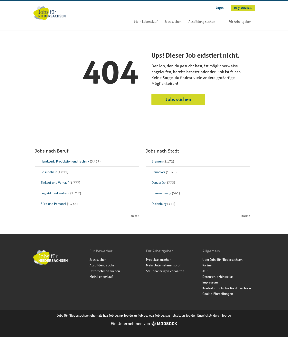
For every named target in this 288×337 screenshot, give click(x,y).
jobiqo (226, 315)
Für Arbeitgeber (240, 21)
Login (220, 7)
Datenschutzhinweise (217, 276)
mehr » (134, 215)
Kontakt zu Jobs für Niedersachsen (226, 288)
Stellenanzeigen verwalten (165, 271)
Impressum (210, 282)
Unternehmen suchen (105, 271)
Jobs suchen (173, 21)
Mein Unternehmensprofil (164, 265)
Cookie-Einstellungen (217, 294)
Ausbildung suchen (201, 21)
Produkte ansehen (158, 259)
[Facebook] (36, 275)
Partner (207, 265)
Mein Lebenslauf (146, 21)
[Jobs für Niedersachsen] (49, 13)
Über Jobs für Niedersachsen (222, 259)
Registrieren (243, 8)
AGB (205, 271)
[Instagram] (42, 275)
